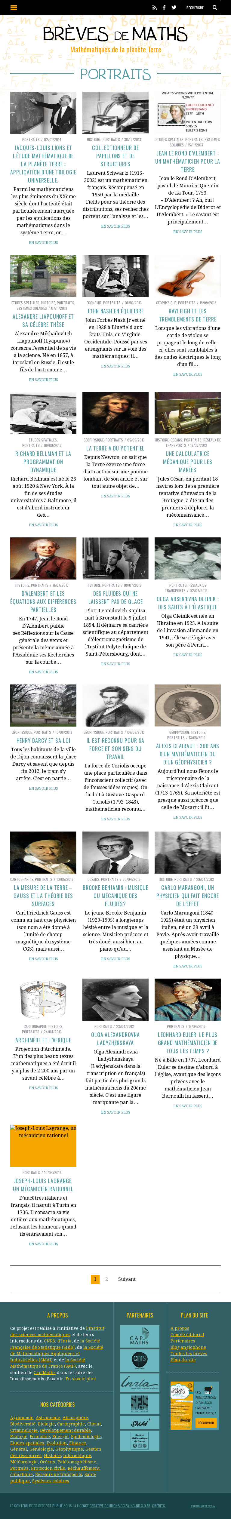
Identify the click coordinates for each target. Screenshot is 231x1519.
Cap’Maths (45, 1372)
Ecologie (18, 1436)
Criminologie (24, 1430)
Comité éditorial (187, 1334)
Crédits (158, 1505)
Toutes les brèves (189, 1353)
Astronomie (48, 1417)
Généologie (41, 1449)
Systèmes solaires (32, 308)
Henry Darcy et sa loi (43, 740)
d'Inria (64, 1341)
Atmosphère (75, 1417)
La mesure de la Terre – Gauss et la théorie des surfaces (43, 896)
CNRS (49, 1341)
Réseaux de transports (185, 588)
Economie (94, 302)
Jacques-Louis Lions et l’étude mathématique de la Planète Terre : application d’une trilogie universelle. (43, 164)
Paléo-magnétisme (76, 1461)
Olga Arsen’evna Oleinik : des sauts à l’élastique (188, 603)
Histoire (94, 139)
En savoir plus (43, 242)
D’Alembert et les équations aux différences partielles (43, 601)
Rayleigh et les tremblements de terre (188, 315)
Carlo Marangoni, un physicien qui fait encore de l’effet (187, 896)
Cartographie (21, 879)
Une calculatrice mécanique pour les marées (187, 462)
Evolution (57, 1443)
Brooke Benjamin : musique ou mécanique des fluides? (116, 896)
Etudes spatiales (169, 139)
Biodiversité (22, 1424)
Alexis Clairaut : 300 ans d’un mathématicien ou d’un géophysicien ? (187, 754)
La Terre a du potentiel (115, 448)
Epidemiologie (86, 1436)
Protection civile (48, 1468)
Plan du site (183, 1360)
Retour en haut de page (202, 1506)
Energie (60, 1436)
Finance (77, 1443)
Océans (176, 439)
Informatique (77, 1455)
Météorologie (24, 1461)
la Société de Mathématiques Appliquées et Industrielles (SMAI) (56, 1353)
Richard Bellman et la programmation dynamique (43, 462)
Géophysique (166, 302)
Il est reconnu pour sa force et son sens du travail (116, 748)
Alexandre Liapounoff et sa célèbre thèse (43, 320)
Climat (94, 1424)
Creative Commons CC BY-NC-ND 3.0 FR (120, 1505)
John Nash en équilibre (115, 311)
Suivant (127, 1279)
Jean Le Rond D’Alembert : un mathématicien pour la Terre (187, 161)
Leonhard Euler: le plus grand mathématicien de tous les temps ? (188, 1043)
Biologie (46, 1424)
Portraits (31, 139)
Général (18, 1449)
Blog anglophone (188, 1347)
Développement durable (65, 1430)
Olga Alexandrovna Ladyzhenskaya (115, 1039)
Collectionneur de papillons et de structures (115, 156)
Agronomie (21, 1417)
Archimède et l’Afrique (43, 1040)
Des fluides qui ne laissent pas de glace (115, 597)
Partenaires (183, 1341)
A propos (180, 1328)
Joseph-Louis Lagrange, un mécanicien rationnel (43, 1185)
